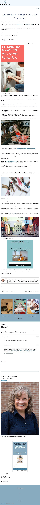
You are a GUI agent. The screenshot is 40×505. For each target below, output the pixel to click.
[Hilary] (3, 280)
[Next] (37, 308)
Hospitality (3, 476)
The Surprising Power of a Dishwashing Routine (9, 291)
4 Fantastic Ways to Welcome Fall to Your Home (30, 291)
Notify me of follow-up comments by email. (9, 376)
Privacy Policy (20, 500)
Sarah (5, 344)
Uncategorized (3, 481)
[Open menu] (39, 2)
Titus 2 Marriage (3, 478)
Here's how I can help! (22, 436)
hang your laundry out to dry (11, 161)
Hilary (6, 278)
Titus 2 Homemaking (4, 477)
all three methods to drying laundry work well (17, 213)
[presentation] (7, 306)
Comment (3, 361)
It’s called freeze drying (24, 168)
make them (13, 154)
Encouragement (4, 475)
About (20, 492)
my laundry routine (24, 214)
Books (20, 493)
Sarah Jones (3, 326)
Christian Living (3, 473)
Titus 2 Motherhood (4, 480)
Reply (37, 326)
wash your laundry (29, 24)
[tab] (18, 318)
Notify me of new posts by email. (7, 378)
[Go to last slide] (2, 308)
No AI (20, 501)
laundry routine (19, 24)
